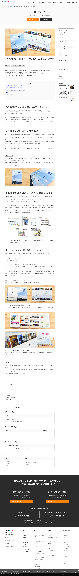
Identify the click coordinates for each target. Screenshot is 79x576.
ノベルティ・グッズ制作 (39, 557)
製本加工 (65, 563)
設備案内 (65, 537)
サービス (38, 2)
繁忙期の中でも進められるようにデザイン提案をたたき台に (18, 88)
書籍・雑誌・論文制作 (39, 559)
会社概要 (51, 550)
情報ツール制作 (38, 539)
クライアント (9, 94)
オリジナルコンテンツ (27, 551)
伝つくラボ (25, 546)
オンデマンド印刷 (67, 550)
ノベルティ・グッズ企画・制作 (40, 554)
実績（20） (61, 74)
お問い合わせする (33, 19)
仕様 (8, 96)
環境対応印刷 (37, 564)
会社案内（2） (61, 37)
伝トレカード (51, 532)
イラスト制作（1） (62, 69)
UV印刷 (65, 539)
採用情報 (60, 2)
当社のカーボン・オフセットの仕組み (69, 547)
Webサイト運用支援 (38, 551)
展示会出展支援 (38, 566)
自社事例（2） (61, 76)
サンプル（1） (61, 78)
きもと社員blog (26, 549)
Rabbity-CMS (51, 535)
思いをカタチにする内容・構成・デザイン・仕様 (16, 90)
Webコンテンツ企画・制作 (40, 548)
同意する (73, 572)
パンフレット (13, 65)
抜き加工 (65, 565)
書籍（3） (60, 57)
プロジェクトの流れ (10, 97)
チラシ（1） (61, 41)
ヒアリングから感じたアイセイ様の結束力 (14, 87)
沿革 (50, 552)
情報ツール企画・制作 (39, 532)
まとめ (8, 92)
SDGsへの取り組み (52, 555)
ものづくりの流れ (67, 532)
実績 (23, 65)
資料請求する (46, 19)
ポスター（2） (61, 39)
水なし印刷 (66, 544)
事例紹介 (43, 2)
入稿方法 (65, 535)
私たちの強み (25, 532)
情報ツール (7, 65)
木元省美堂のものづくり (67, 530)
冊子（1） (60, 67)
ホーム (29, 2)
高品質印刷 (66, 542)
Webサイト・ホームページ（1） (64, 60)
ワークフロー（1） (62, 71)
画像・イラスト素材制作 (39, 561)
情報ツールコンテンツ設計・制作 (39, 536)
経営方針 (51, 548)
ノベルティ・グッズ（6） (63, 55)
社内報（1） (61, 51)
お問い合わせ (74, 2)
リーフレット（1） (62, 48)
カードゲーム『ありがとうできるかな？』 (54, 540)
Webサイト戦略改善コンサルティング (40, 545)
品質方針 (65, 556)
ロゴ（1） (60, 62)
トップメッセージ (52, 545)
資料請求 (68, 2)
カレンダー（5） (62, 44)
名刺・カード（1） (62, 46)
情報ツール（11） (62, 53)
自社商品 (49, 2)
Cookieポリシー (42, 571)
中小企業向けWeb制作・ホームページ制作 (40, 542)
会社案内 (54, 2)
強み (33, 2)
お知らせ (24, 544)
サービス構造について (39, 568)
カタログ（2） (61, 34)
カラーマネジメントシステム (69, 553)
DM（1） (60, 64)
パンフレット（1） (62, 32)
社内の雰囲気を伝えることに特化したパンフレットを (16, 85)
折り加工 (65, 561)
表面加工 (65, 558)
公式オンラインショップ (53, 537)
